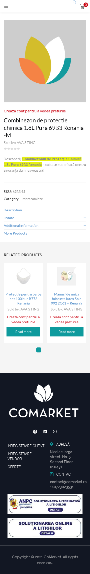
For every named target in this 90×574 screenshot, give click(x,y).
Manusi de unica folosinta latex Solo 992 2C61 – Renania (66, 298)
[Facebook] (35, 431)
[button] (82, 6)
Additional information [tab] (21, 225)
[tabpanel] (23, 303)
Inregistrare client (26, 446)
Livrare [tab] (9, 218)
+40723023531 (62, 487)
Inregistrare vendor (20, 456)
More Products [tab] (15, 233)
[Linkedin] (45, 431)
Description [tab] (13, 210)
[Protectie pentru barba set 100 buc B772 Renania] (23, 276)
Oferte (14, 467)
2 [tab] (46, 349)
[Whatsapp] (55, 431)
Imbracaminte (32, 199)
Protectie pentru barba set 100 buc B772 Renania (24, 298)
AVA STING (26, 142)
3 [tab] (53, 349)
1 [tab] (38, 349)
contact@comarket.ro (68, 482)
